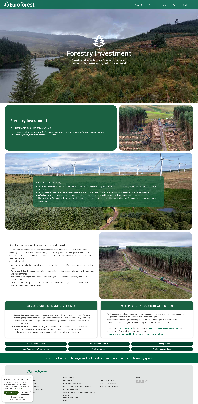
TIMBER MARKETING (33, 386)
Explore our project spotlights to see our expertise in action (135, 334)
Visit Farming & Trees (162, 344)
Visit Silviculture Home (162, 349)
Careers (176, 5)
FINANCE (66, 395)
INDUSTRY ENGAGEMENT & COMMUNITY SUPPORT (79, 392)
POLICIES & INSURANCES (71, 389)
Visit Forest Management (35, 344)
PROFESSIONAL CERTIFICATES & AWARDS (77, 386)
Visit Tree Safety (98, 349)
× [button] (30, 377)
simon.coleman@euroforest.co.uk (164, 328)
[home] (19, 4)
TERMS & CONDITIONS (107, 381)
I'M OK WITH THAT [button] (11, 392)
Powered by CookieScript (17, 399)
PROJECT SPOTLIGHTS (70, 398)
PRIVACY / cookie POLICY (108, 383)
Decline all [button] (25, 392)
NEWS (65, 401)
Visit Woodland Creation (99, 344)
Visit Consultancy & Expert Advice (36, 349)
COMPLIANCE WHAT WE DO (72, 383)
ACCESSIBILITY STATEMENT (109, 386)
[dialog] (17, 388)
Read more (18, 388)
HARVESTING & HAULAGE (35, 389)
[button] (140, 5)
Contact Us (187, 5)
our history (68, 381)
